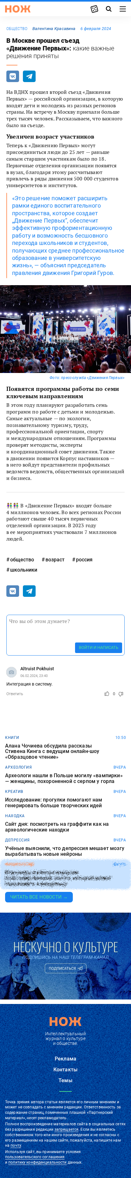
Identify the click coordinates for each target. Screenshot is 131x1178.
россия (84, 560)
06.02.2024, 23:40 (34, 676)
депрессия (17, 840)
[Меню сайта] (123, 8)
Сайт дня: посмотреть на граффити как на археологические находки (57, 826)
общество (16, 29)
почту (15, 1145)
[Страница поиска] (109, 9)
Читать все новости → (39, 897)
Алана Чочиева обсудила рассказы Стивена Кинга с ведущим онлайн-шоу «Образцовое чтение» (52, 751)
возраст (55, 560)
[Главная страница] (18, 9)
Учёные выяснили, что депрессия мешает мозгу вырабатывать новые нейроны (64, 851)
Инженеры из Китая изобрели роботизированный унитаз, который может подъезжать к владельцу (58, 878)
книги (12, 737)
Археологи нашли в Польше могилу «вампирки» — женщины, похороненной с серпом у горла (64, 778)
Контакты (65, 1070)
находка (15, 816)
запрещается (66, 1129)
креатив (14, 791)
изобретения (19, 864)
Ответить (14, 694)
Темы (65, 1080)
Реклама (65, 1059)
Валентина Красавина (53, 28)
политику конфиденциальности (37, 1162)
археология (18, 767)
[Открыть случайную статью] (94, 8)
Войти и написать (98, 647)
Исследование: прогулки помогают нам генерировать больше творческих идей (53, 802)
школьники (23, 570)
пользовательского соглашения (35, 1157)
